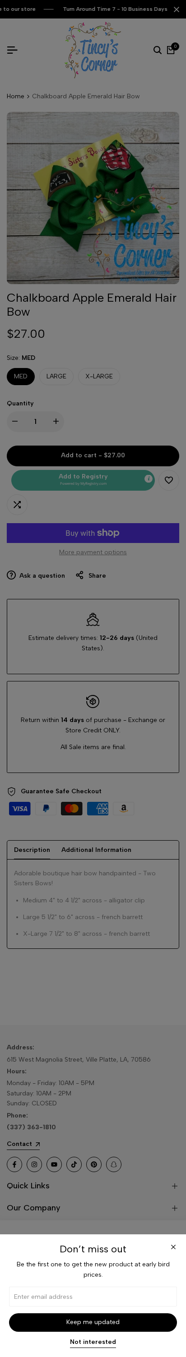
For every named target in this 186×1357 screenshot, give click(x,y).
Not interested (93, 1342)
